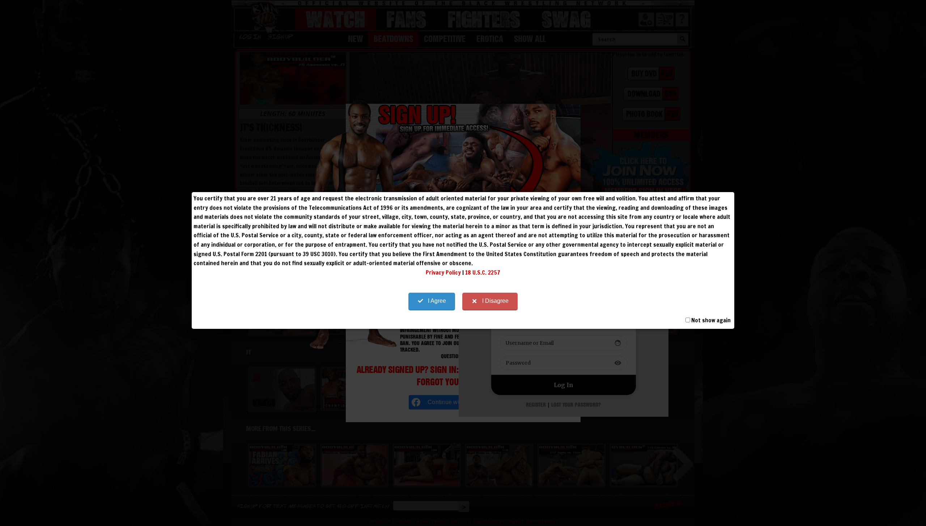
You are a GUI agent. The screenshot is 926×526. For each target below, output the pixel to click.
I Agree (437, 301)
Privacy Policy (443, 272)
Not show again (711, 320)
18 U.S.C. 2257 (482, 272)
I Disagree (495, 301)
